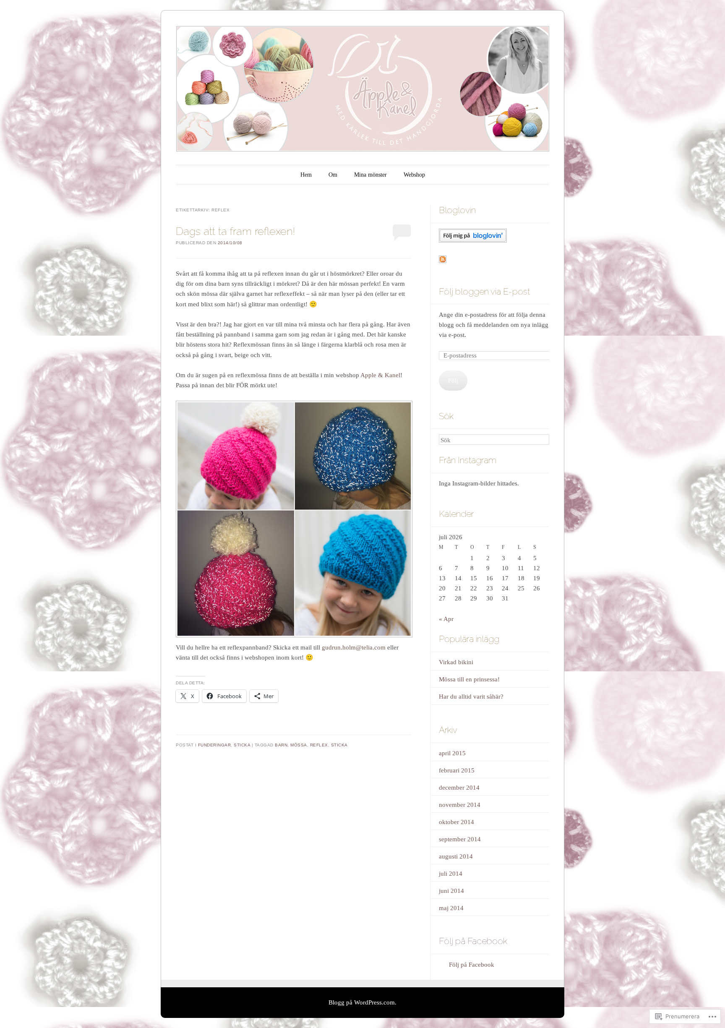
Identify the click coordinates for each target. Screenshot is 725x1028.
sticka (339, 745)
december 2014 (459, 787)
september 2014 (460, 839)
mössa (298, 745)
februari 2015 (457, 770)
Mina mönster (370, 175)
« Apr (446, 619)
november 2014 (459, 804)
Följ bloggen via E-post (484, 291)
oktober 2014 (456, 822)
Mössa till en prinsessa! (469, 679)
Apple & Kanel (380, 375)
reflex (319, 745)
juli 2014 (450, 873)
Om (333, 175)
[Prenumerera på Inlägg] (442, 261)
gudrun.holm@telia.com (354, 647)
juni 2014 (451, 890)
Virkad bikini (456, 662)
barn (281, 745)
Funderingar (214, 745)
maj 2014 (451, 908)
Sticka (242, 745)
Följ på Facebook (473, 941)
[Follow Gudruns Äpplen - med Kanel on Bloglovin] (473, 240)
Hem (306, 175)
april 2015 (452, 753)
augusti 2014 (456, 856)
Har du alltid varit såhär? (471, 696)
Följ (453, 380)
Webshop (414, 175)
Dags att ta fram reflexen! (235, 231)
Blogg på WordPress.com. (362, 1002)
